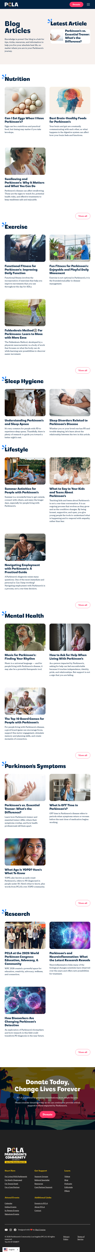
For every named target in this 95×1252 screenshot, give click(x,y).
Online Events (10, 1207)
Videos (67, 1176)
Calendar (8, 1203)
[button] (87, 4)
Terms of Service (80, 1238)
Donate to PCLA (41, 1203)
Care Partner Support (43, 1187)
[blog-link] (25, 100)
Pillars (67, 1191)
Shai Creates (40, 1230)
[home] (11, 4)
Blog (66, 1180)
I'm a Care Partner (12, 1187)
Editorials (68, 1187)
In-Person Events (12, 1210)
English (12, 1250)
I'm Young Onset (11, 1184)
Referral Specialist (42, 1180)
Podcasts (68, 1184)
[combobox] (11, 1249)
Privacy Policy (66, 1238)
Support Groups (41, 1176)
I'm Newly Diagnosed (13, 1180)
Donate (76, 4)
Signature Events (12, 1214)
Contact (38, 1210)
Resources (39, 1184)
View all (82, 216)
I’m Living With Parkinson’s (16, 1176)
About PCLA (40, 1207)
